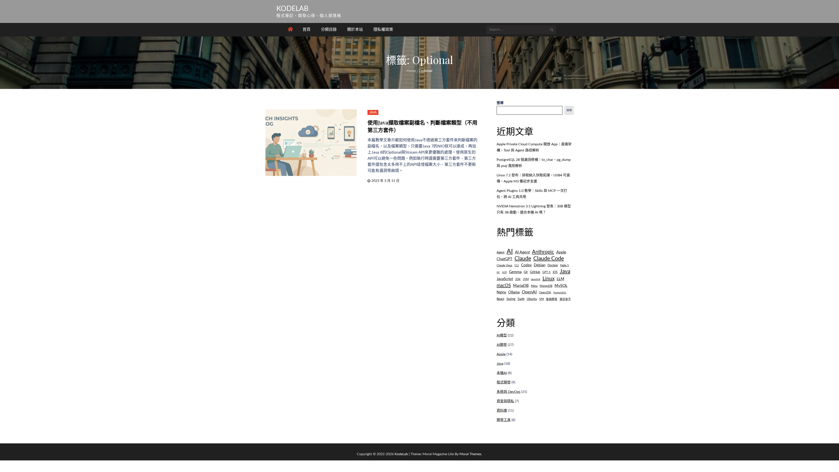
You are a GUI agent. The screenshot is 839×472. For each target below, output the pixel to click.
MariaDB (521, 286)
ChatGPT (504, 259)
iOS (555, 272)
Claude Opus (504, 265)
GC (498, 272)
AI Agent (522, 252)
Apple (561, 252)
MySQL (561, 286)
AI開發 (502, 345)
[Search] (551, 29)
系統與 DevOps (508, 392)
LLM (560, 279)
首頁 (306, 30)
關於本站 (355, 30)
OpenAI (529, 292)
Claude (523, 258)
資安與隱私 (505, 401)
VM (541, 299)
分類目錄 (329, 30)
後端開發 (551, 299)
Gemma (515, 272)
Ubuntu (532, 299)
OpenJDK (545, 292)
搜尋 (500, 103)
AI (510, 251)
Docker (553, 265)
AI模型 (502, 335)
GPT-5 (546, 272)
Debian (539, 265)
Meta (534, 286)
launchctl (535, 279)
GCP (504, 272)
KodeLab (292, 8)
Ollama (514, 292)
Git (526, 272)
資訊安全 (565, 299)
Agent (500, 252)
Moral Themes (470, 454)
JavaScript (505, 279)
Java (373, 112)
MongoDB (546, 286)
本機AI (502, 373)
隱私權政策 (383, 30)
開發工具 (504, 420)
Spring (510, 299)
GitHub (535, 272)
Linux (549, 278)
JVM (526, 279)
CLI (517, 265)
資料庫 (502, 410)
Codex (526, 265)
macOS (504, 285)
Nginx (501, 292)
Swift (521, 299)
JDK (518, 279)
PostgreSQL (559, 293)
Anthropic (543, 252)
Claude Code (548, 258)
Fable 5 (564, 265)
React (500, 299)
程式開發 (504, 382)
